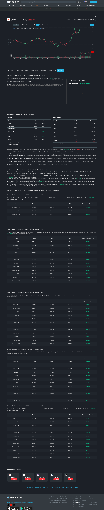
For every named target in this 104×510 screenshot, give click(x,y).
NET (26, 475)
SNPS (41, 475)
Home (8, 16)
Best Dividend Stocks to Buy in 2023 (57, 496)
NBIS (55, 475)
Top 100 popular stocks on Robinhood (58, 500)
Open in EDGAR (65, 487)
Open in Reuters (74, 487)
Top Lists (22, 5)
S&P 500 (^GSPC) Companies (79, 500)
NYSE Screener (76, 502)
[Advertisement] (52, 66)
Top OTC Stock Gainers (78, 498)
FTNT (12, 475)
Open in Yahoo (29, 487)
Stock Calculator (93, 504)
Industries (68, 5)
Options (46, 5)
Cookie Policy (18, 502)
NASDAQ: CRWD (15, 16)
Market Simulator (90, 5)
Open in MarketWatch (55, 487)
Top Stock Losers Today (78, 506)
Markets (34, 5)
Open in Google (38, 487)
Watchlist (11, 5)
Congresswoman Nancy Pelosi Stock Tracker (59, 498)
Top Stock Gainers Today (78, 504)
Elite (78, 5)
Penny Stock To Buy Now (78, 496)
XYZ (69, 475)
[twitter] (96, 16)
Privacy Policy (10, 502)
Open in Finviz (46, 487)
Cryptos (57, 5)
